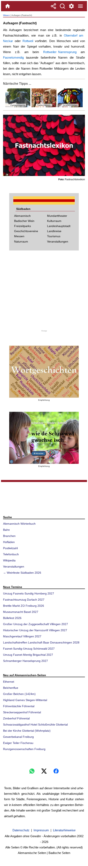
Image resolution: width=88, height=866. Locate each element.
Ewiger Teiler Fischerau (18, 743)
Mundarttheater (57, 215)
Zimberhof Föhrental (16, 718)
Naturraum (21, 241)
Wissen (6, 15)
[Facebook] (56, 771)
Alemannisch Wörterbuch (19, 523)
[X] (44, 771)
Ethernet (8, 681)
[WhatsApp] (31, 771)
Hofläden (9, 542)
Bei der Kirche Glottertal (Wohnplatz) (27, 730)
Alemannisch (22, 215)
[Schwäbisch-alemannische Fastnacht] (17, 106)
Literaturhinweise (64, 830)
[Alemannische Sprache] (44, 372)
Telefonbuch (11, 554)
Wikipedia (9, 560)
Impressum (41, 830)
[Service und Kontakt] (71, 6)
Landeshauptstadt (58, 226)
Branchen (9, 536)
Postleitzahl (10, 548)
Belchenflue (10, 687)
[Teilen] (53, 6)
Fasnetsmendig (13, 57)
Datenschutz (20, 830)
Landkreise (54, 231)
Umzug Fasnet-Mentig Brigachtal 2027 (28, 654)
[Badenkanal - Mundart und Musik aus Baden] (44, 438)
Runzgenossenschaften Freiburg (24, 749)
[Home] (7, 6)
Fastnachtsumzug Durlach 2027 (23, 599)
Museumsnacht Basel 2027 (20, 611)
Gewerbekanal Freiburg (18, 736)
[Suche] (62, 6)
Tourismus (53, 236)
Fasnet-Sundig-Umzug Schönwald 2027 (29, 648)
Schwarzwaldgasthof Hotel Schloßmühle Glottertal (35, 724)
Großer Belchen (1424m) (19, 694)
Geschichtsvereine (26, 231)
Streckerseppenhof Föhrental (22, 712)
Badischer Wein (24, 221)
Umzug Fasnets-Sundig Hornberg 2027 (28, 593)
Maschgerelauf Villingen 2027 (22, 636)
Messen (19, 236)
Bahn (6, 529)
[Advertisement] (44, 292)
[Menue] (80, 6)
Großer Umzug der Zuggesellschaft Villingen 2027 (35, 624)
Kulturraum (54, 221)
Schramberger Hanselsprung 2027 (25, 660)
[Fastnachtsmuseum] (43, 106)
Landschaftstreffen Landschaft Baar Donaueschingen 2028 (41, 642)
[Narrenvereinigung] (70, 106)
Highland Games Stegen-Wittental (25, 700)
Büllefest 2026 (12, 618)
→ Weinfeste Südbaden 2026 (22, 572)
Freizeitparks (22, 226)
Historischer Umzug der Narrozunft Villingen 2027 (35, 630)
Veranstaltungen (57, 241)
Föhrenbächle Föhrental (18, 706)
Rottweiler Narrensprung (60, 52)
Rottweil (28, 41)
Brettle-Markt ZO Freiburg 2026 (23, 605)
